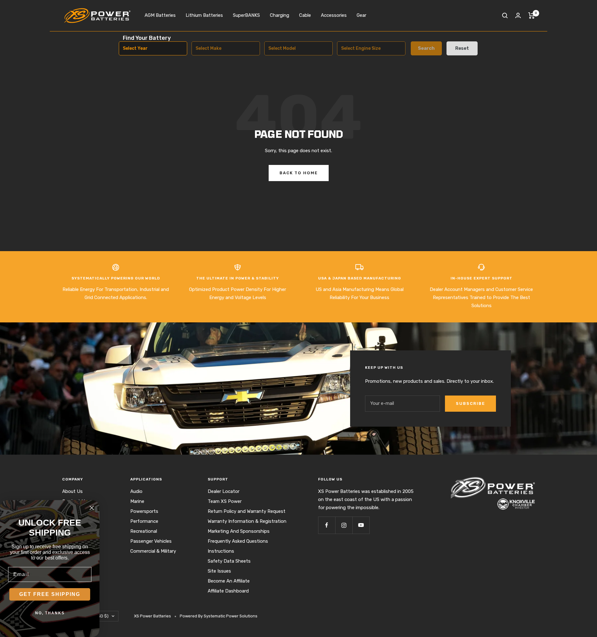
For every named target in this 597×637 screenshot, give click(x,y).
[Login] (518, 15)
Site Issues (219, 571)
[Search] (505, 15)
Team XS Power (225, 501)
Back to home (299, 173)
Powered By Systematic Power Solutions (218, 616)
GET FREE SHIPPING (49, 594)
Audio (136, 491)
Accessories (334, 15)
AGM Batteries (160, 15)
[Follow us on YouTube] (360, 525)
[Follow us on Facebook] (326, 525)
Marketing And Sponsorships (239, 531)
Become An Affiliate (229, 581)
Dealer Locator (223, 491)
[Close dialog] (91, 508)
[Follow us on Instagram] (343, 525)
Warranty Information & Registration (247, 521)
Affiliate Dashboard (228, 591)
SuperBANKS (246, 15)
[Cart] (531, 15)
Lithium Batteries (204, 15)
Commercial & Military (153, 551)
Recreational (143, 531)
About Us (72, 491)
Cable (305, 15)
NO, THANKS (50, 613)
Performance (144, 521)
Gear (361, 15)
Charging (279, 15)
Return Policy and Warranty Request (246, 511)
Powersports (144, 511)
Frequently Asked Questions (238, 541)
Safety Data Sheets (229, 561)
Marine (137, 501)
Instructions (221, 551)
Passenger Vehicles (151, 541)
